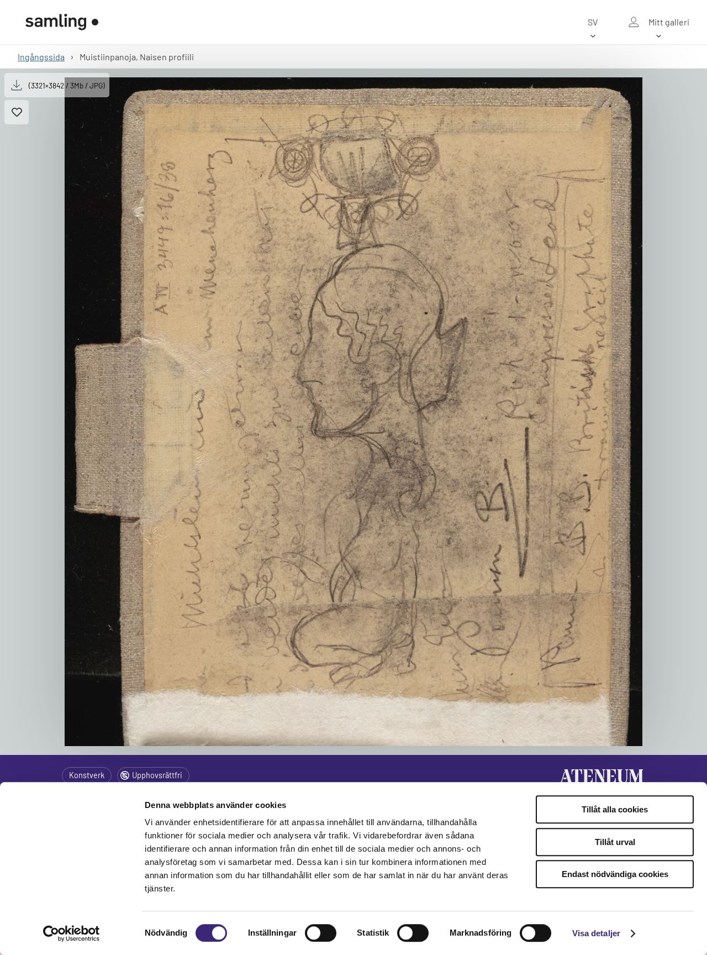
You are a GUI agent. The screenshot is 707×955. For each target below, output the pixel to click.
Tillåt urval (615, 842)
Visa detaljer (596, 933)
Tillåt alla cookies (615, 809)
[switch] (320, 933)
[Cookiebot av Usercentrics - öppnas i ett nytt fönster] (71, 933)
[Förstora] (353, 411)
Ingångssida (41, 56)
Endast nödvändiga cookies (615, 874)
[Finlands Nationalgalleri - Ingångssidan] (62, 22)
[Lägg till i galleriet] (16, 112)
